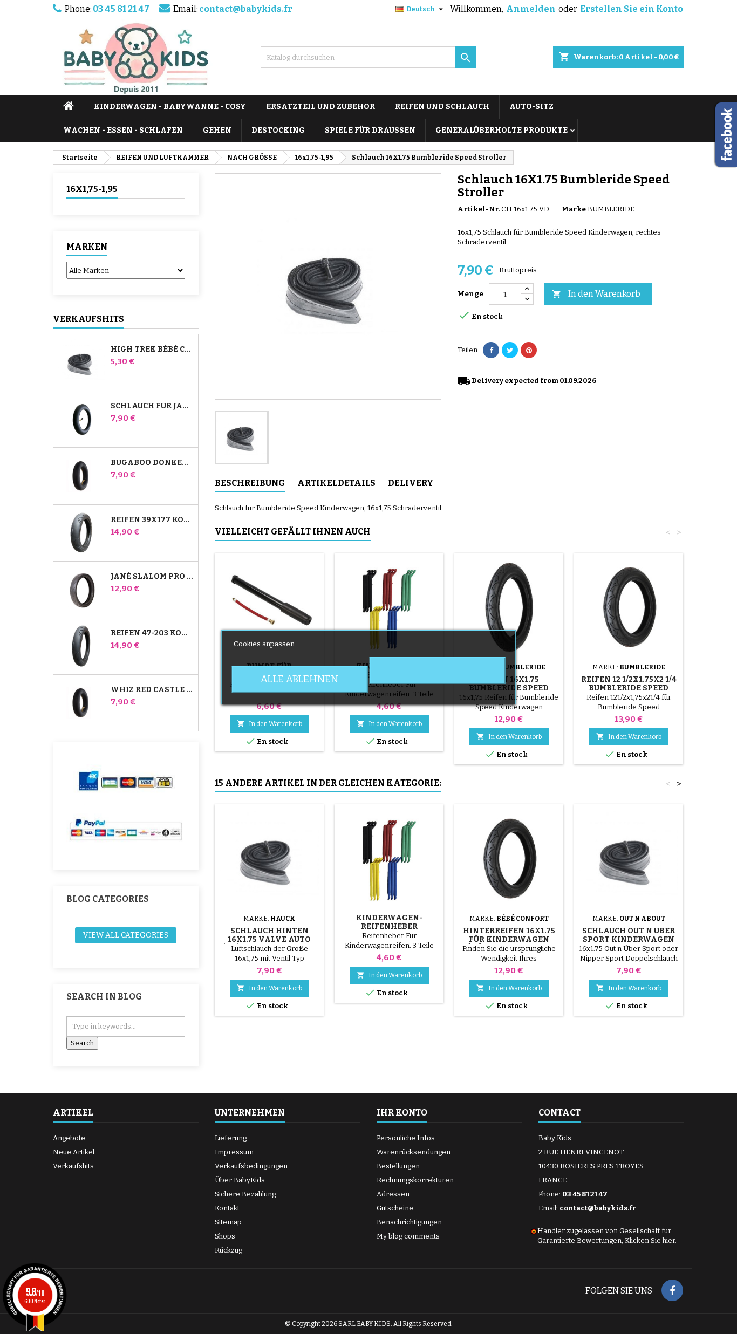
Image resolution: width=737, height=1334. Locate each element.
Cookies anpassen (264, 644)
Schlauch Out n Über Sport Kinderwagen (628, 935)
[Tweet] (510, 350)
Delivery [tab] (410, 483)
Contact (559, 1112)
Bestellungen (398, 1166)
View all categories (125, 935)
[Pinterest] (529, 350)
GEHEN (217, 130)
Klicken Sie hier (650, 1240)
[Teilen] (491, 350)
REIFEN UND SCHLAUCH (442, 106)
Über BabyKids (240, 1180)
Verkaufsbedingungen (251, 1166)
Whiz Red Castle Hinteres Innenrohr (152, 690)
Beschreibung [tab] (250, 483)
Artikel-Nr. (479, 209)
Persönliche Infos (406, 1138)
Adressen (393, 1194)
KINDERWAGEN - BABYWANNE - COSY (170, 106)
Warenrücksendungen (414, 1152)
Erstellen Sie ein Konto (631, 9)
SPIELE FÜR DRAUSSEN (370, 130)
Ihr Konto (402, 1112)
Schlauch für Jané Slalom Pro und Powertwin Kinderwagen (152, 406)
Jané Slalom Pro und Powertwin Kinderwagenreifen (152, 576)
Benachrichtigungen (409, 1222)
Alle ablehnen (299, 679)
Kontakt (227, 1208)
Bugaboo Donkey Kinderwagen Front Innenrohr (152, 463)
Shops (225, 1236)
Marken (86, 247)
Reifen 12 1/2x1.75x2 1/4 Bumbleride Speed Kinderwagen (629, 688)
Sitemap (228, 1222)
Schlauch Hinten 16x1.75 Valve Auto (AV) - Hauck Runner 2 (269, 939)
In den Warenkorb (596, 294)
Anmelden (531, 9)
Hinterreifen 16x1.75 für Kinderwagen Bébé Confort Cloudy (509, 939)
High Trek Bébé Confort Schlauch (152, 349)
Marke (574, 209)
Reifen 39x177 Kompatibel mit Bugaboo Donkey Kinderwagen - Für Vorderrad (152, 520)
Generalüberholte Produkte (501, 130)
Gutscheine (395, 1208)
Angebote (69, 1138)
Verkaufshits (88, 319)
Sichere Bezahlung (245, 1194)
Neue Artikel (73, 1152)
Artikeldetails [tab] (336, 483)
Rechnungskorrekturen (415, 1180)
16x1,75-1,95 (92, 189)
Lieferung (231, 1138)
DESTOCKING (278, 130)
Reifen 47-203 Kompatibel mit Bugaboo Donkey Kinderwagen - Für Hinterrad (152, 633)
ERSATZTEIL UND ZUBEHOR (320, 106)
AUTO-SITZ (531, 106)
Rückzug (228, 1250)
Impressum (234, 1152)
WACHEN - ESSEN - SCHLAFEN (123, 130)
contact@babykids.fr (245, 9)
